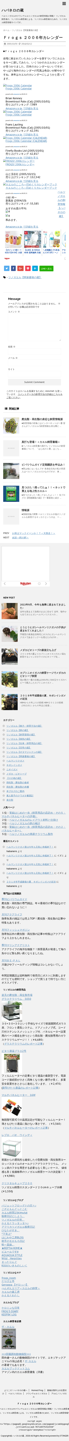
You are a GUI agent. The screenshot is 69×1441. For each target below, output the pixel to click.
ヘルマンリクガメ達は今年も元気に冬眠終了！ (30, 846)
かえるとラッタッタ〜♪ (15, 1223)
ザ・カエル (8, 1326)
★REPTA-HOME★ (12, 1248)
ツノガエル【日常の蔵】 (18, 747)
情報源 (25, 510)
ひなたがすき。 (11, 1230)
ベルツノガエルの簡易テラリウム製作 (31, 834)
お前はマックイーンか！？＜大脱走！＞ (33, 533)
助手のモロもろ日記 (13, 1241)
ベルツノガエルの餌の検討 (24, 823)
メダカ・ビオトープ (16, 773)
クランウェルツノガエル (36, 1393)
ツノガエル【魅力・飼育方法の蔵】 (24, 725)
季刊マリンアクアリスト (16, 945)
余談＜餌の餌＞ (20, 537)
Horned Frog (37, 1390)
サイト (11, 369)
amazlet (16, 94)
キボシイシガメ (14, 765)
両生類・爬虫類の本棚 (17, 786)
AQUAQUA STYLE (12, 1255)
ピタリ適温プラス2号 (14, 1051)
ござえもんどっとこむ (14, 1209)
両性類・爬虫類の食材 (17, 782)
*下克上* (7, 1233)
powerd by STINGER (58, 1436)
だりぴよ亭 (8, 1281)
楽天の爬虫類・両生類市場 (17, 995)
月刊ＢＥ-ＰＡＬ (11, 960)
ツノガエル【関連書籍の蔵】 (25, 277)
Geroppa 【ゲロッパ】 (15, 1284)
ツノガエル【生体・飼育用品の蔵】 (24, 743)
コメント (14, 311)
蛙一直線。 (8, 1244)
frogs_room (9, 1278)
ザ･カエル (30, 1361)
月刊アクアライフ (12, 914)
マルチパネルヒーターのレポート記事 (26, 1127)
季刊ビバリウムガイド (14, 899)
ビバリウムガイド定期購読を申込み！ (43, 464)
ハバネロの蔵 (13, 10)
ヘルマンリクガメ (15, 760)
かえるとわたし (11, 1295)
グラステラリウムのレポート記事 (23, 1043)
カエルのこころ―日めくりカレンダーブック (31, 187)
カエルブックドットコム (16, 1368)
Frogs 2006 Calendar (19, 88)
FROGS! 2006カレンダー (20, 164)
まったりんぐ (9, 1262)
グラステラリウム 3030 (16, 998)
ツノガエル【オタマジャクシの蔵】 (24, 752)
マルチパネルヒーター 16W (18, 1095)
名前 (11, 346)
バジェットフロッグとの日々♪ (19, 1205)
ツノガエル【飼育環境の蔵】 (21, 734)
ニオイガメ (12, 769)
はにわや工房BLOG (13, 1237)
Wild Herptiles (12, 1258)
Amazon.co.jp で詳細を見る (22, 108)
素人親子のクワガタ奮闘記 (19, 795)
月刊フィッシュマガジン (16, 929)
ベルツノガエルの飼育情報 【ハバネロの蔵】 (61, 204)
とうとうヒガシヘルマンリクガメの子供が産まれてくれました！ (43, 629)
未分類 (9, 799)
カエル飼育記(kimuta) (14, 1212)
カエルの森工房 (11, 1291)
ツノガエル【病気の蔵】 (18, 739)
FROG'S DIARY (10, 1311)
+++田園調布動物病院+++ (16, 1354)
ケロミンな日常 (11, 1307)
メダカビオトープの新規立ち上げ (38, 650)
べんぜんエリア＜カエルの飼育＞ (21, 1288)
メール (13, 357)
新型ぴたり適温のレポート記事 (20, 1087)
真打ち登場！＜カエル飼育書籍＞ (41, 441)
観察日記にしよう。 (13, 1216)
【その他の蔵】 (14, 778)
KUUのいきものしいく (14, 1265)
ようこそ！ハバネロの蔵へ (15, 1390)
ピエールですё (10, 1251)
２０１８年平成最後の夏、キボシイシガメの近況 (31, 881)
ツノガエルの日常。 (13, 1219)
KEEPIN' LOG (9, 1314)
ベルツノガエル (15, 1393)
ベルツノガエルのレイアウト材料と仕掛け (33, 819)
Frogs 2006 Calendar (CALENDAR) (26, 141)
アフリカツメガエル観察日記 (18, 1226)
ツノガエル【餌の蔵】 (17, 730)
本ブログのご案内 (15, 791)
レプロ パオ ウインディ (17, 1135)
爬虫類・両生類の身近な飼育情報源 (42, 419)
